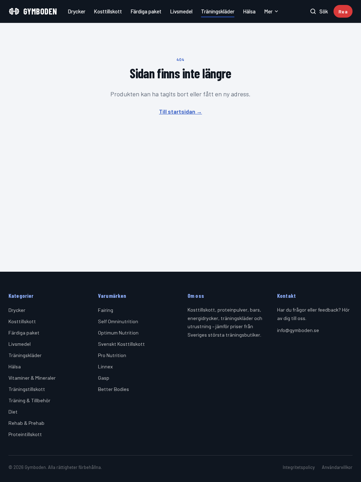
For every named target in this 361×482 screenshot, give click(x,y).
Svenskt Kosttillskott (121, 344)
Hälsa (249, 11)
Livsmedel (181, 11)
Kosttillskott (108, 11)
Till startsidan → (180, 111)
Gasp (103, 378)
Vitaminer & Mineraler (32, 378)
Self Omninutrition (118, 321)
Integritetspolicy (299, 467)
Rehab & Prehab (26, 423)
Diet (13, 412)
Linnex (105, 366)
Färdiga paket (145, 11)
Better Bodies (113, 389)
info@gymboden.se (298, 330)
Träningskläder (217, 11)
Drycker (76, 11)
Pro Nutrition (112, 355)
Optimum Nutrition (118, 333)
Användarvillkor (337, 467)
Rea (343, 11)
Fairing (105, 310)
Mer (268, 11)
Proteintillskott (25, 434)
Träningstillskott (26, 389)
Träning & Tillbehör (29, 400)
